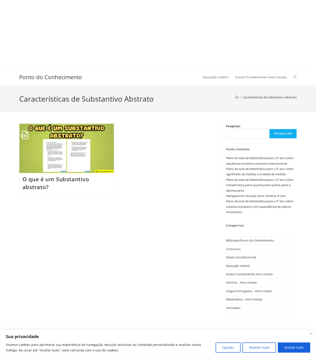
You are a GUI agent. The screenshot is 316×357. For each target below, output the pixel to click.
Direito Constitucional (241, 257)
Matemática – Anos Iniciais (244, 299)
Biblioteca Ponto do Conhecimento (250, 240)
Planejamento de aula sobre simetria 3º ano (256, 196)
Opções (228, 347)
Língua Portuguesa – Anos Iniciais (249, 291)
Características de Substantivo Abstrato (270, 97)
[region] (158, 343)
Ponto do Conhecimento (50, 77)
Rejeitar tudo (259, 347)
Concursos (233, 249)
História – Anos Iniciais (241, 282)
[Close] (311, 333)
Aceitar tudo (294, 347)
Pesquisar (233, 126)
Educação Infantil (238, 266)
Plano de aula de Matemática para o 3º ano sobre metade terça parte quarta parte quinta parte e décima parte (259, 185)
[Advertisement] (139, 32)
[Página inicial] (236, 97)
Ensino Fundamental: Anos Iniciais (249, 274)
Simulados (233, 308)
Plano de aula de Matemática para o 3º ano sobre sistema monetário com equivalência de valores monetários (259, 206)
